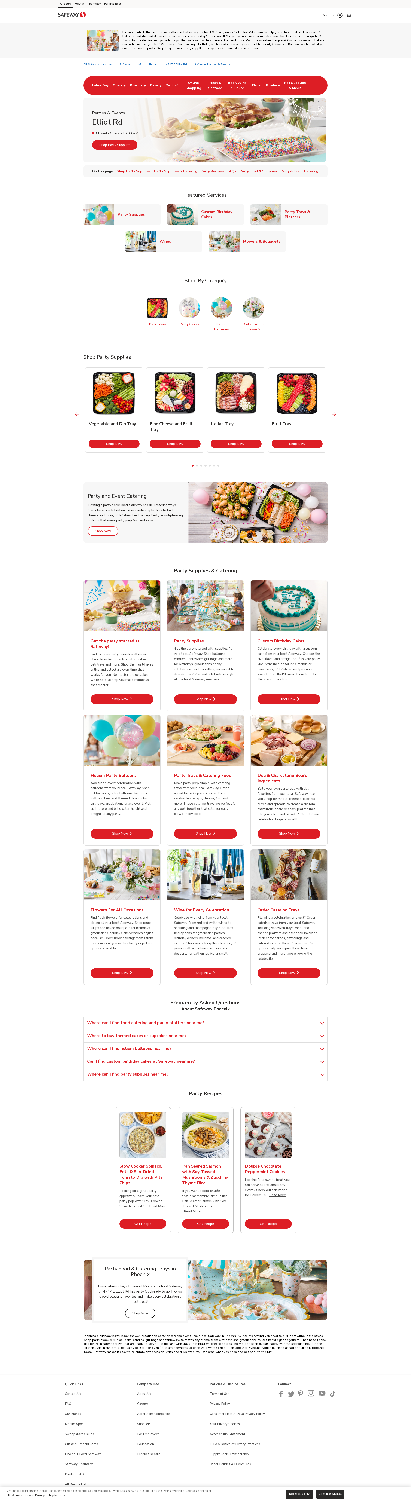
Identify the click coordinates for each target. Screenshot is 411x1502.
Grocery (65, 4)
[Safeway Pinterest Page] (301, 1395)
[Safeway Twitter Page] (291, 1395)
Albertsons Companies (153, 1414)
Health (79, 4)
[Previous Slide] (77, 414)
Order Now (299, 699)
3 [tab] (201, 466)
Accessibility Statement (227, 1434)
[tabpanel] (114, 410)
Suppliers (144, 1424)
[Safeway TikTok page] (332, 1395)
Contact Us (73, 1394)
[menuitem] (100, 85)
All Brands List (75, 1484)
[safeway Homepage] (72, 15)
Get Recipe (150, 1223)
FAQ (68, 1404)
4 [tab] (205, 466)
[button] (332, 15)
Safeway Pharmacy (79, 1464)
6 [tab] (214, 466)
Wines (166, 241)
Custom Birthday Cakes (222, 214)
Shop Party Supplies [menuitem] (134, 171)
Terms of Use (219, 1394)
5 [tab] (210, 466)
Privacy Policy (220, 1404)
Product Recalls (148, 1454)
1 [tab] (193, 466)
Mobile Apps (74, 1424)
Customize (15, 1495)
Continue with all (330, 1494)
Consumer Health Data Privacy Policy (237, 1414)
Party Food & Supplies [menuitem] (258, 171)
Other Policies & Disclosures (230, 1464)
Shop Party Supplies (114, 145)
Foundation (145, 1444)
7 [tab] (218, 466)
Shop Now (123, 443)
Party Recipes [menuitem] (212, 171)
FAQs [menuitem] (231, 171)
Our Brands (73, 1414)
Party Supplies (133, 214)
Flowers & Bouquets (263, 241)
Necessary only (299, 1494)
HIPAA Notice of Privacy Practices (235, 1444)
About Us (144, 1394)
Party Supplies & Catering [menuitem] (175, 171)
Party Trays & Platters (306, 214)
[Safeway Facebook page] (282, 1395)
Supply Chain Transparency (229, 1454)
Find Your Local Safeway (83, 1454)
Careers (143, 1404)
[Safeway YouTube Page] (322, 1395)
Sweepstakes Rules (79, 1434)
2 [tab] (197, 466)
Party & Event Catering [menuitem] (299, 171)
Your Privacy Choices (225, 1424)
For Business (113, 4)
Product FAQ (74, 1474)
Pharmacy (94, 4)
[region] (205, 1494)
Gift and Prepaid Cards (81, 1444)
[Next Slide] (334, 414)
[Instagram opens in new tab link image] (311, 1395)
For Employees (148, 1434)
